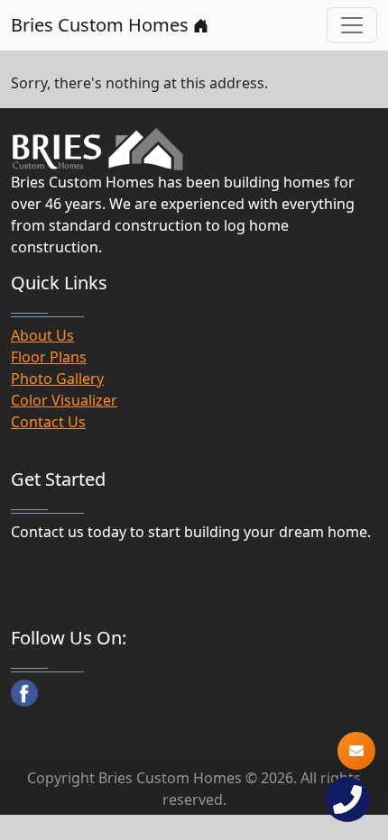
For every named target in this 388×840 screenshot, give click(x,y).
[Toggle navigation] (352, 25)
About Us (42, 335)
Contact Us (48, 422)
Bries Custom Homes (102, 25)
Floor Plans (49, 357)
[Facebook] (24, 693)
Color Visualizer (64, 400)
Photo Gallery (57, 378)
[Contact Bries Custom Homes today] (356, 751)
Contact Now (67, 574)
